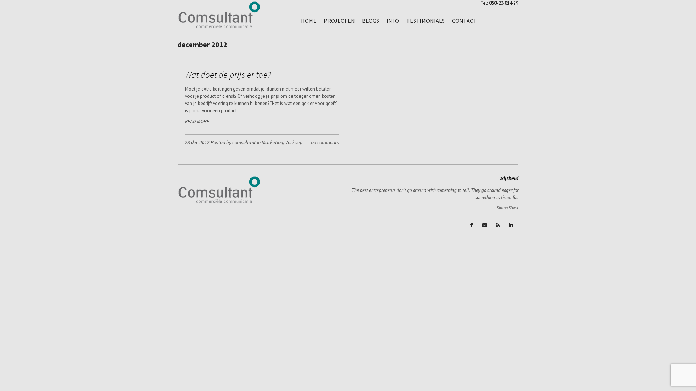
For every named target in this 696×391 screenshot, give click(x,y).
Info (392, 20)
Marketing (272, 142)
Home (308, 20)
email (485, 225)
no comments (325, 142)
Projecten (339, 20)
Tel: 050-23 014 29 (499, 3)
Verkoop (293, 142)
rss (498, 225)
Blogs (370, 20)
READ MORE (197, 121)
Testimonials (425, 20)
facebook (472, 225)
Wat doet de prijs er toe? (228, 74)
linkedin (511, 225)
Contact (464, 20)
